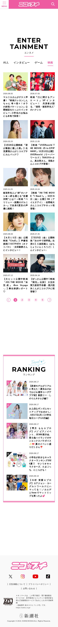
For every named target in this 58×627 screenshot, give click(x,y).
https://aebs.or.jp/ (23, 607)
